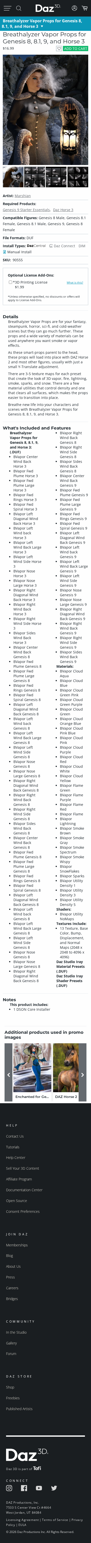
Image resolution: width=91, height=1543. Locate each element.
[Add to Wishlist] (59, 48)
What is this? (75, 282)
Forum (11, 1353)
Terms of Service (55, 1520)
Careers (12, 1287)
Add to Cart (75, 48)
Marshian (23, 195)
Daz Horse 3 (63, 209)
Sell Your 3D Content (22, 1168)
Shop (10, 1387)
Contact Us (15, 1136)
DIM (82, 245)
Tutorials (12, 1147)
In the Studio (16, 1332)
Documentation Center (24, 1189)
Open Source (16, 1200)
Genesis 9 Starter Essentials (26, 209)
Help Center (15, 1157)
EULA (22, 1525)
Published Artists (19, 1408)
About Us (13, 1266)
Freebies (13, 1398)
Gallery (11, 1343)
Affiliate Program (19, 1179)
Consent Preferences (23, 1211)
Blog (9, 1255)
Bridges (12, 1298)
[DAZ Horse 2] (72, 1067)
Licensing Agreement (22, 1520)
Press (10, 1277)
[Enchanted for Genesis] (32, 1067)
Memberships (17, 1245)
